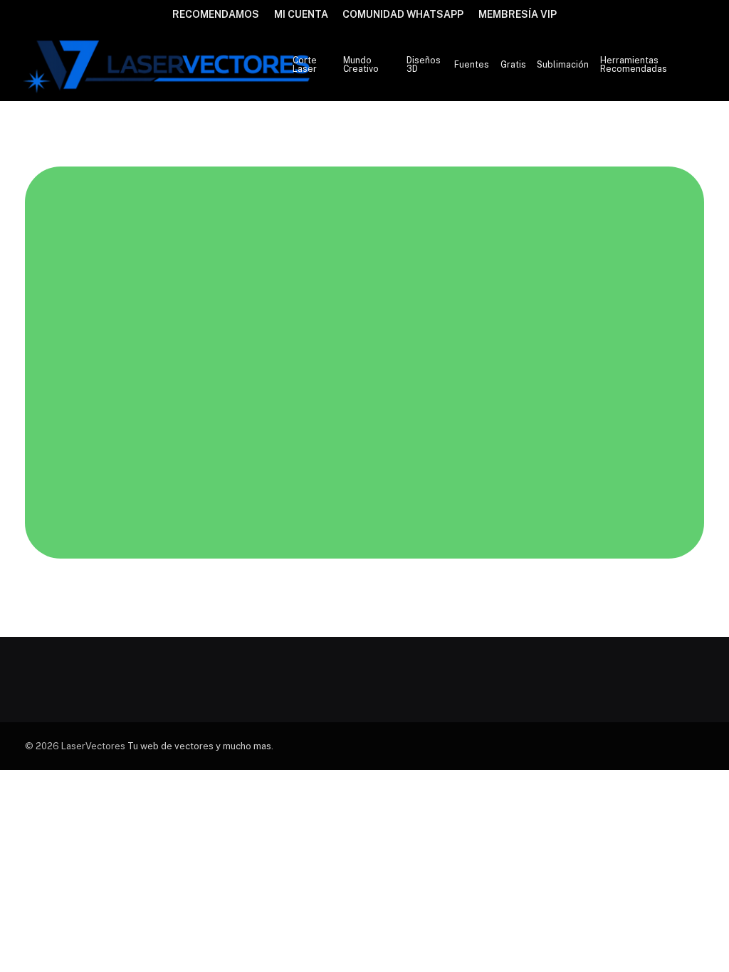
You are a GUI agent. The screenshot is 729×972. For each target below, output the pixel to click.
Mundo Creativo (361, 65)
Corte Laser (305, 65)
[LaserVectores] (168, 64)
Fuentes (471, 65)
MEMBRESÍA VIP (517, 14)
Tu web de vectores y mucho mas (199, 746)
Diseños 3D (424, 65)
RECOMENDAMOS (215, 14)
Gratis (513, 65)
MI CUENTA (301, 14)
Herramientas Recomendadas (633, 65)
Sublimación (563, 65)
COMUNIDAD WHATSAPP (402, 14)
